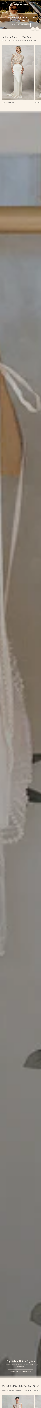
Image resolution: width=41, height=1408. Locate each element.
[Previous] (33, 28)
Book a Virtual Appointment (21, 1372)
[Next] (37, 28)
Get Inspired (20, 25)
